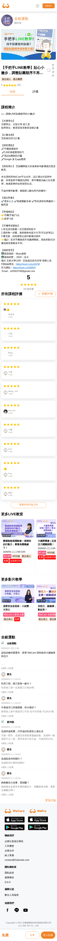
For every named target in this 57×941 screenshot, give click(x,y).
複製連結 (53, 70)
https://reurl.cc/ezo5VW (28, 264)
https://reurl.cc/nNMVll (24, 267)
